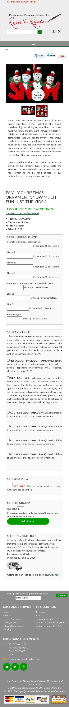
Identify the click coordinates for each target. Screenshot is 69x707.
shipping (7, 629)
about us (7, 615)
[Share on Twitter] (49, 56)
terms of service (11, 619)
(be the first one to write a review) (22, 213)
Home (5, 50)
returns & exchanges (13, 625)
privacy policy (9, 622)
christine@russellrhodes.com (24, 659)
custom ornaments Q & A (48, 625)
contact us (8, 612)
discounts (40, 612)
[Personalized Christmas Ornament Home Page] (34, 21)
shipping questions (45, 619)
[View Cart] (59, 31)
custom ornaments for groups (50, 622)
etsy (37, 615)
